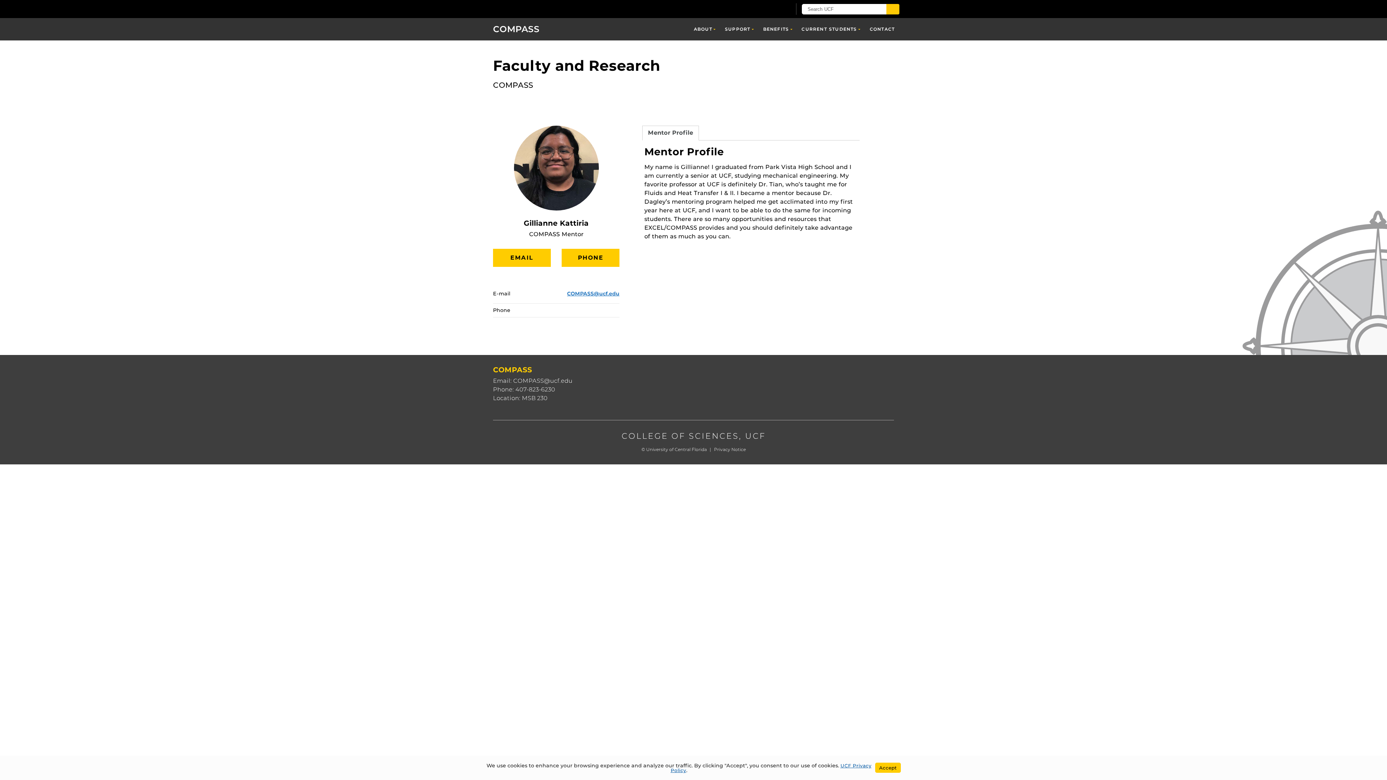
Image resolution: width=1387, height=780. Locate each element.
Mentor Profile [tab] (670, 132)
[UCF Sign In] (768, 9)
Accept (888, 768)
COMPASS (516, 29)
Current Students (829, 29)
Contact (882, 29)
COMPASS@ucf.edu (593, 293)
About (703, 29)
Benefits (776, 29)
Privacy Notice (730, 449)
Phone (591, 257)
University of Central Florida (676, 449)
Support (737, 29)
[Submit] (892, 9)
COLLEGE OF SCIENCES (680, 436)
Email (521, 257)
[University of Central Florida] (546, 8)
